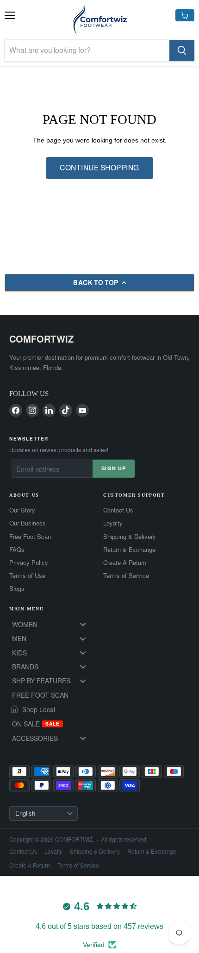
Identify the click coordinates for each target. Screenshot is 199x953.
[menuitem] (52, 624)
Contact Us (118, 510)
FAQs (17, 549)
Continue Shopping (99, 168)
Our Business (27, 523)
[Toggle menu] (83, 624)
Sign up (113, 468)
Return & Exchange (129, 549)
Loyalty (113, 523)
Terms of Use (27, 575)
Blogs (17, 588)
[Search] (181, 50)
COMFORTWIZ (41, 338)
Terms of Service (126, 575)
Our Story (22, 510)
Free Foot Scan (30, 536)
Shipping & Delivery (129, 536)
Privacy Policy (28, 562)
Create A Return (124, 562)
